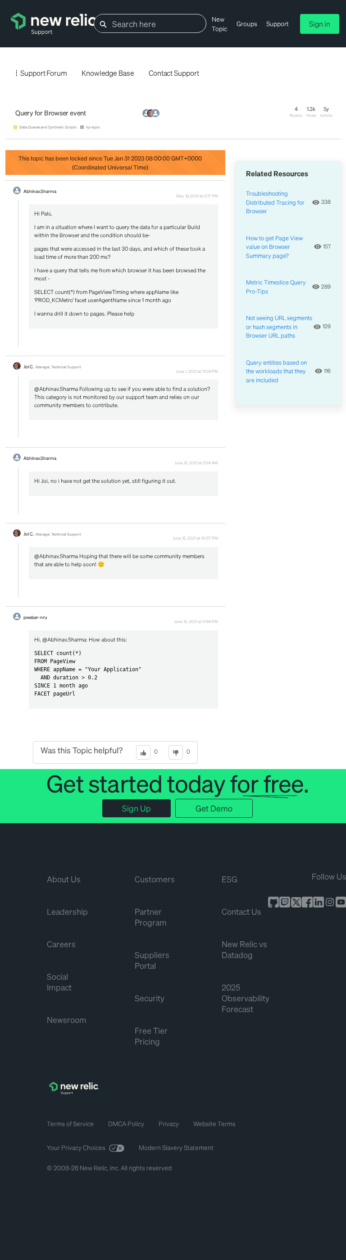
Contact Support (174, 73)
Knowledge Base (108, 73)
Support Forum (43, 73)
